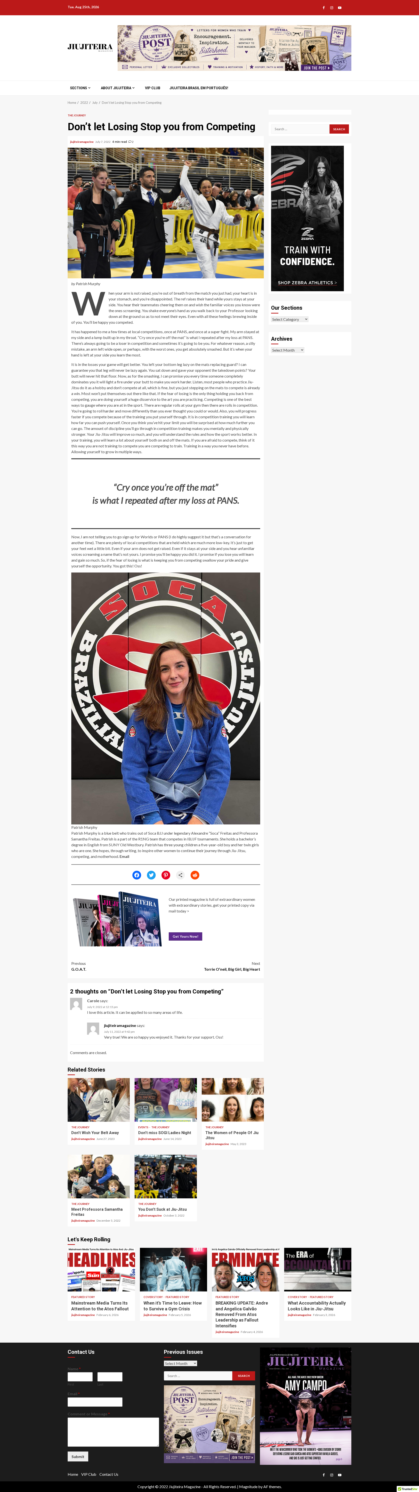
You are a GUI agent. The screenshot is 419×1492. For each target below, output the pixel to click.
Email (124, 856)
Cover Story (153, 1297)
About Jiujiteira (116, 88)
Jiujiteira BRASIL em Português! (198, 88)
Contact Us (108, 1474)
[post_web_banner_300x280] (209, 1423)
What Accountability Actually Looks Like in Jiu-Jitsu (318, 1269)
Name (74, 1368)
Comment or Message (89, 1413)
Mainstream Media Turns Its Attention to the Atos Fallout (101, 1269)
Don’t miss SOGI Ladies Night (166, 1100)
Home (73, 1474)
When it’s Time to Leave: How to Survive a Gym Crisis (173, 1269)
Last (100, 1384)
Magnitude (248, 1486)
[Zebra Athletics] (307, 218)
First (71, 1384)
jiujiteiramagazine (82, 142)
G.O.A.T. (78, 966)
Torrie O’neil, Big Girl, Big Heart (232, 966)
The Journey (77, 115)
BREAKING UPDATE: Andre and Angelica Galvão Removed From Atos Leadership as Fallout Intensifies (245, 1269)
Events (143, 1127)
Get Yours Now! (185, 936)
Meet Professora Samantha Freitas (99, 1176)
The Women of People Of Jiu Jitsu (233, 1100)
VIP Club (152, 88)
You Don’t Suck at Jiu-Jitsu (166, 1176)
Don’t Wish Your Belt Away (99, 1100)
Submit (78, 1456)
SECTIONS (78, 88)
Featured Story (83, 1297)
